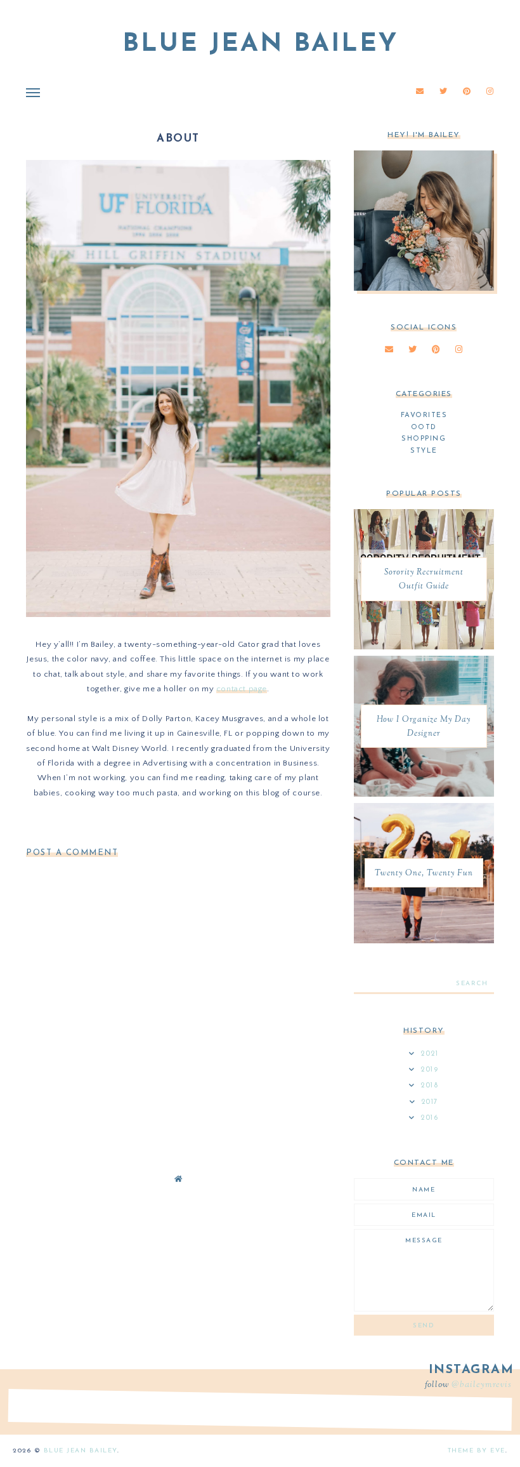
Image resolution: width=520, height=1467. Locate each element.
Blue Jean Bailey (260, 44)
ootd (424, 427)
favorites (424, 415)
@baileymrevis (482, 1385)
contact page (241, 688)
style (424, 451)
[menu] (33, 92)
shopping (423, 438)
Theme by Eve (476, 1450)
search (472, 983)
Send (423, 1325)
